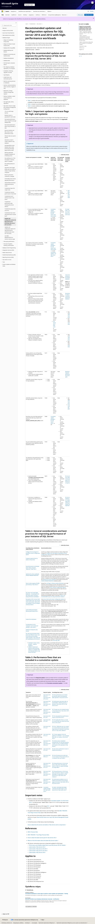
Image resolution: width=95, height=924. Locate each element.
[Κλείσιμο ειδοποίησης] (92, 3)
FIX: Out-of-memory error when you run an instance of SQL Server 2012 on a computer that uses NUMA (60, 757)
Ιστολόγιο (27, 922)
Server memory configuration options (58, 587)
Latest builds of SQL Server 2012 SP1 (38, 849)
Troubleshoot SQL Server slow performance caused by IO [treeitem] (10, 214)
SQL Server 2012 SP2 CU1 (46, 741)
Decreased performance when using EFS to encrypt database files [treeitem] (10, 121)
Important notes (82, 46)
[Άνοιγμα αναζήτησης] (88, 11)
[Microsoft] (2, 11)
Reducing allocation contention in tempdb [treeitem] (9, 175)
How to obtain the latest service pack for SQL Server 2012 (42, 837)
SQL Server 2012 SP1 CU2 (46, 727)
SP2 (48, 806)
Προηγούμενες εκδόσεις (18, 922)
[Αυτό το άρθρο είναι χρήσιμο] (79, 56)
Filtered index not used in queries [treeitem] (10, 136)
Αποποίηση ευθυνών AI (7, 922)
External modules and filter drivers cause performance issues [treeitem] (9, 132)
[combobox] (9, 25)
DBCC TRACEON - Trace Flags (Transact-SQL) (38, 835)
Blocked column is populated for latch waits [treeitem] (10, 116)
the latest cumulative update (54, 683)
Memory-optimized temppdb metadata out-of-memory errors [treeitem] (10, 154)
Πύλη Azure (80, 14)
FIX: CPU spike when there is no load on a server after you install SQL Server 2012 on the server (60, 721)
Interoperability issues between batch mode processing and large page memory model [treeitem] (9, 148)
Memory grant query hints (31, 611)
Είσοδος (91, 11)
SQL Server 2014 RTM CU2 (46, 744)
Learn (27, 23)
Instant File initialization (31, 619)
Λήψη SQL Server (89, 14)
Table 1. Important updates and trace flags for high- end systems (85, 33)
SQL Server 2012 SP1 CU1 (46, 735)
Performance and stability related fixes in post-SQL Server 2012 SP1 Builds (47, 845)
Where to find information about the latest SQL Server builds (42, 840)
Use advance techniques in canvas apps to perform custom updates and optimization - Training (46, 893)
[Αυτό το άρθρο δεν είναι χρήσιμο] (81, 56)
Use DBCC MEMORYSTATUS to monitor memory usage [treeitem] (10, 237)
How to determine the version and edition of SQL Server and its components (46, 825)
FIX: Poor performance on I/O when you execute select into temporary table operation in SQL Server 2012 (59, 696)
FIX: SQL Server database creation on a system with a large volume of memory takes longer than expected (69, 501)
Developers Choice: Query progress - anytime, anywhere (33, 644)
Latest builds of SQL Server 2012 (37, 847)
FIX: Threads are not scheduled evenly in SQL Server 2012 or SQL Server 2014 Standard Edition (60, 711)
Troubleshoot (32, 23)
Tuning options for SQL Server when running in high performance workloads (32, 595)
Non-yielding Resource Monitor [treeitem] (10, 164)
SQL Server (39, 23)
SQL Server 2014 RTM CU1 (46, 710)
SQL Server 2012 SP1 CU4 (46, 716)
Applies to (81, 49)
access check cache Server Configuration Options (53, 599)
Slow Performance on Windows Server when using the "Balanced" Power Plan (32, 568)
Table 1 (29, 100)
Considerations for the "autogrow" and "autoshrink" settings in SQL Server (32, 626)
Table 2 (29, 104)
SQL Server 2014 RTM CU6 (54, 324)
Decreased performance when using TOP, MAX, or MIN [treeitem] (10, 126)
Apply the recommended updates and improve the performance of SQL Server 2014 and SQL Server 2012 (85, 28)
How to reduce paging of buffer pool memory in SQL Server (33, 584)
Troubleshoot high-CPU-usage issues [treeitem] (10, 189)
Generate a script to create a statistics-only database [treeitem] (9, 141)
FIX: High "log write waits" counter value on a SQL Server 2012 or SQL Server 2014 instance (69, 212)
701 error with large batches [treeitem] (9, 112)
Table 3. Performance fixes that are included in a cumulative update (86, 43)
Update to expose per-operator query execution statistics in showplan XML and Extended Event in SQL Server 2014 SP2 (34, 649)
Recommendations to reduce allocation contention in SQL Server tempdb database (69, 296)
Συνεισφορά (34, 922)
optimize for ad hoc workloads (49, 579)
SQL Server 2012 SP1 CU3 (46, 720)
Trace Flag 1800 (56, 640)
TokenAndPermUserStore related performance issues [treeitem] (10, 184)
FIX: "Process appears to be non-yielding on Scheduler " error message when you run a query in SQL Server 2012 (60, 736)
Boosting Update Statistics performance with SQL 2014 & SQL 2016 (69, 374)
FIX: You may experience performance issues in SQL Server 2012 (60, 716)
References (81, 47)
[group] (47, 342)
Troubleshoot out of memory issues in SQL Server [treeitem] (9, 198)
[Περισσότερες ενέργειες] (68, 24)
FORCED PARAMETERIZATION (32, 575)
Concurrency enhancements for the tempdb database (69, 277)
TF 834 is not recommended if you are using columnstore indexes (53, 596)
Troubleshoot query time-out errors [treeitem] (10, 209)
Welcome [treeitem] (5, 28)
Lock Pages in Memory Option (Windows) (55, 583)
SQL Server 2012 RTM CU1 (46, 756)
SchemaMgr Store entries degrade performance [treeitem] (10, 179)
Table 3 (29, 106)
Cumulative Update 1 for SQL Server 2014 (53, 254)
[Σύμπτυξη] (16, 23)
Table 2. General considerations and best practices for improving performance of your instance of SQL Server (85, 38)
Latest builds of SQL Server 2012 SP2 (38, 850)
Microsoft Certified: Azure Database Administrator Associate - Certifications (42, 899)
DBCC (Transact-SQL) (33, 832)
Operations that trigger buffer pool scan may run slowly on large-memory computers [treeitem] (10, 170)
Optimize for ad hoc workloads (32, 574)
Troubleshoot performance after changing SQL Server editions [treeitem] (9, 204)
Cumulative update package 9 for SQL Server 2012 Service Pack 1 (53, 247)
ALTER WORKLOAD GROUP (31, 609)
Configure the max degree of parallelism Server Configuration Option (33, 553)
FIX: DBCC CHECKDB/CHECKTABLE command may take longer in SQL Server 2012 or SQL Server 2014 (59, 789)
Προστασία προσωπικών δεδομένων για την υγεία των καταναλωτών (72, 922)
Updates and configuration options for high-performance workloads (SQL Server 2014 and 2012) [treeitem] (10, 221)
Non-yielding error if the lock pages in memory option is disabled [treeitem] (10, 160)
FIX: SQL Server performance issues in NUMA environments (60, 749)
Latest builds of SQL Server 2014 (37, 852)
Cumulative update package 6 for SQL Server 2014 (53, 420)
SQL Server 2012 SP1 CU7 (46, 713)
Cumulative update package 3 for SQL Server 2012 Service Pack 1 (53, 213)
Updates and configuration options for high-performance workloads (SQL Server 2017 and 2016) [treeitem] (10, 230)
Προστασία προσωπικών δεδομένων (46, 922)
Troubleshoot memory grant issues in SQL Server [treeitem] (10, 193)
